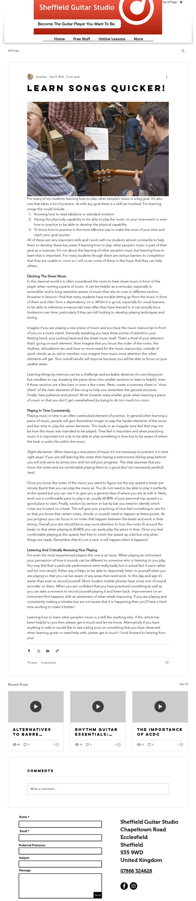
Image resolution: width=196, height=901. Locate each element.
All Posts (13, 50)
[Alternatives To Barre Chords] (36, 706)
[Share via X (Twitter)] (38, 651)
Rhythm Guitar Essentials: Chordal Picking (96, 732)
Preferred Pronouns (32, 845)
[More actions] (166, 76)
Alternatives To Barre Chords (32, 732)
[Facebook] (124, 886)
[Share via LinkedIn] (48, 651)
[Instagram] (133, 886)
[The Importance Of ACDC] (160, 706)
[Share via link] (57, 651)
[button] (183, 50)
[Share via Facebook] (29, 651)
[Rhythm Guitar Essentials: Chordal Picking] (98, 706)
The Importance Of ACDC (160, 732)
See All (184, 684)
